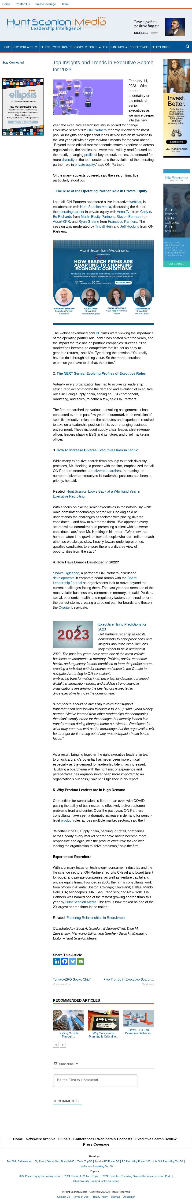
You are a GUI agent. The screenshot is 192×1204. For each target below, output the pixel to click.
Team (65, 4)
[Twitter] (72, 961)
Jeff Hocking (129, 226)
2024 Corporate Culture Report (82, 1176)
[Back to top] (185, 1197)
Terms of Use (81, 1196)
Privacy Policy (100, 1196)
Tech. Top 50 (84, 1161)
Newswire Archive (25, 47)
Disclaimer (129, 1196)
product (66, 820)
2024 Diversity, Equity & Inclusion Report (96, 1181)
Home (6, 4)
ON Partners (97, 130)
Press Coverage (45, 4)
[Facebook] (64, 961)
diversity (68, 160)
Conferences (139, 47)
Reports (91, 47)
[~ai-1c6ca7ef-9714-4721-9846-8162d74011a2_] (158, 21)
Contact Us (23, 4)
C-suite (64, 607)
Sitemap (115, 1196)
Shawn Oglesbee (66, 573)
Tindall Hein (104, 226)
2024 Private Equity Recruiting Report (40, 1176)
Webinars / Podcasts (68, 47)
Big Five (39, 1161)
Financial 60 (67, 1161)
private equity (85, 164)
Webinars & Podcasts (114, 1139)
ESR (105, 47)
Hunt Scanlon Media (80, 902)
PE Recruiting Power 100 (136, 1161)
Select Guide (160, 47)
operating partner (71, 212)
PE (98, 333)
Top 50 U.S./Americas (19, 1161)
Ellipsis (46, 47)
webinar (135, 202)
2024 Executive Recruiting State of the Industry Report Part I (137, 1176)
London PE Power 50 (107, 1161)
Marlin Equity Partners (98, 217)
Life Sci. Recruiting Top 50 (168, 1161)
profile (88, 155)
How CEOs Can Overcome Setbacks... (139, 1031)
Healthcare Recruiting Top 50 (96, 1166)
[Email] (80, 961)
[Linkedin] (56, 961)
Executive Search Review (156, 1139)
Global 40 (52, 1161)
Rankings (117, 47)
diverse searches (107, 471)
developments (63, 578)
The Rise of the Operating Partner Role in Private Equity (101, 191)
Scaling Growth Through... (68, 1035)
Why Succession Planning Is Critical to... (103, 1035)
